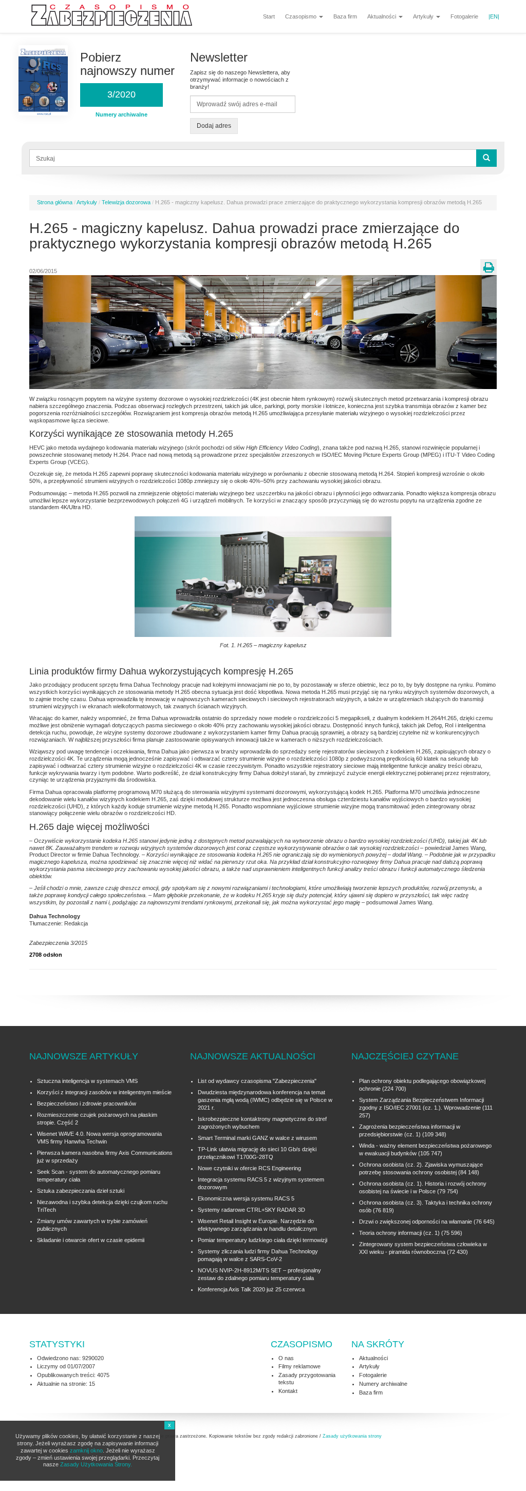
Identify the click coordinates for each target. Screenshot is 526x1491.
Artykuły (424, 16)
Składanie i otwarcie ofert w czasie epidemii (90, 1240)
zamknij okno (86, 1450)
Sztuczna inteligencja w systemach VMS (87, 1081)
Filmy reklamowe (299, 1366)
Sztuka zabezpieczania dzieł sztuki (80, 1191)
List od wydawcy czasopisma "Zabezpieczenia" (257, 1081)
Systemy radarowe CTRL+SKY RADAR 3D (251, 1210)
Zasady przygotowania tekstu (306, 1378)
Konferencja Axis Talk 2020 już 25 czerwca (251, 1289)
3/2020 (121, 94)
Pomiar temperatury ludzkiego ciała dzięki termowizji (262, 1240)
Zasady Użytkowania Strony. (96, 1464)
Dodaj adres (214, 125)
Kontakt (287, 1391)
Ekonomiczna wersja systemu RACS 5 (246, 1198)
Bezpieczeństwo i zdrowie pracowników (86, 1103)
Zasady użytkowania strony (352, 1436)
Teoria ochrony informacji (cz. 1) (399, 1233)
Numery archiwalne (383, 1384)
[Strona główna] (115, 15)
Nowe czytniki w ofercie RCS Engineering (249, 1168)
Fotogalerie (464, 16)
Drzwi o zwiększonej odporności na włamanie (415, 1221)
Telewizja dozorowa (126, 202)
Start (269, 16)
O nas (286, 1358)
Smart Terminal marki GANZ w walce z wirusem (257, 1138)
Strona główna (54, 202)
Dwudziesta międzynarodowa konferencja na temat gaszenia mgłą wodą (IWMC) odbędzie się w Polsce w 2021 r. (265, 1100)
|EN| (494, 16)
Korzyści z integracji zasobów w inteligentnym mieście (104, 1092)
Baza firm (345, 16)
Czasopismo (301, 16)
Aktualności (382, 16)
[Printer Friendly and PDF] (488, 267)
